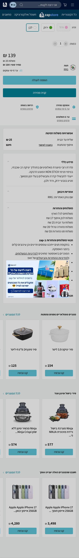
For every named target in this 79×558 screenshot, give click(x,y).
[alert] (39, 279)
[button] (67, 261)
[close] (67, 261)
